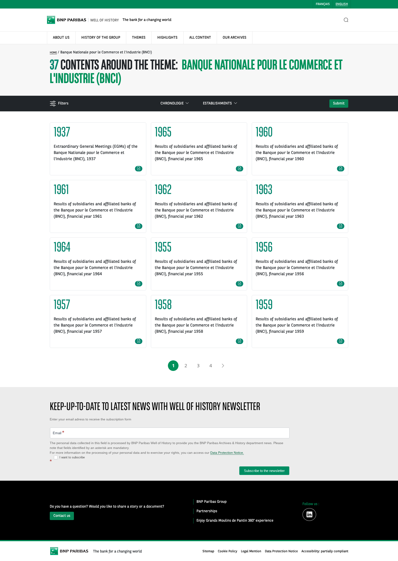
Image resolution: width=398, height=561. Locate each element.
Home (53, 52)
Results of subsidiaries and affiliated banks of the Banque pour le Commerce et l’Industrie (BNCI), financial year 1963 (297, 210)
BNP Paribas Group (211, 502)
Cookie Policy (227, 551)
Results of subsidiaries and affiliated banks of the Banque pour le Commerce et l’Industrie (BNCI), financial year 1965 (196, 153)
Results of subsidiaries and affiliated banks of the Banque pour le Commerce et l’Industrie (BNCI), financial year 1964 (95, 268)
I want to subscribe (72, 457)
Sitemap (208, 551)
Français (323, 4)
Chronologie (172, 103)
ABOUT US (61, 38)
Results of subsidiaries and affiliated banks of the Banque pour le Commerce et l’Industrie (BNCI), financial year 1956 (297, 268)
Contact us (61, 516)
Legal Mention (251, 551)
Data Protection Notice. (227, 452)
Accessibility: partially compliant (324, 551)
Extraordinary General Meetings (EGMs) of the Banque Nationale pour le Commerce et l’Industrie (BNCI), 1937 (96, 153)
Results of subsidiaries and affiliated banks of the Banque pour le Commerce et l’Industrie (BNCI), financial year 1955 (196, 268)
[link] (223, 365)
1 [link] (173, 365)
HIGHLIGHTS (167, 38)
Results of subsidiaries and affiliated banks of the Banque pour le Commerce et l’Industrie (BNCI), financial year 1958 (196, 325)
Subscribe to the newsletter (264, 471)
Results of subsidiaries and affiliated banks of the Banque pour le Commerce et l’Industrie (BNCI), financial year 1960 (297, 153)
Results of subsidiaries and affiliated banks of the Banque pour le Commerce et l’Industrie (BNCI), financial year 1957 (95, 325)
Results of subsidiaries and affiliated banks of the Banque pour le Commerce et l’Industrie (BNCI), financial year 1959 (297, 325)
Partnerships (206, 511)
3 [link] (198, 365)
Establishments (217, 103)
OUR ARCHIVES (234, 38)
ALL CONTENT (200, 38)
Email (58, 432)
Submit (339, 103)
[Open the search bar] (346, 20)
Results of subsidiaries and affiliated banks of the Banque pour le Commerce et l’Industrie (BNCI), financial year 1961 (95, 210)
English (342, 4)
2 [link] (185, 365)
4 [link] (210, 365)
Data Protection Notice (281, 551)
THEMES (139, 38)
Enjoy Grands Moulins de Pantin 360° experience (234, 521)
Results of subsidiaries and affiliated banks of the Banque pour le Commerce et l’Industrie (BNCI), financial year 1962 (196, 210)
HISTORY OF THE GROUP (100, 38)
